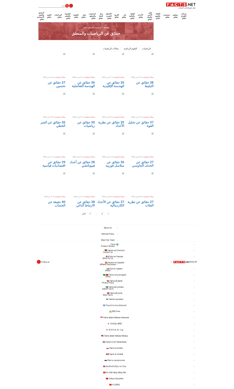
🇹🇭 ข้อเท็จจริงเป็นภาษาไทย (114, 366)
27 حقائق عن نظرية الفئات (141, 203)
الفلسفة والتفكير (67, 16)
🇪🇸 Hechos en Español (114, 262)
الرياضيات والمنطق (92, 16)
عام (124, 16)
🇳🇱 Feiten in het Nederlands (115, 342)
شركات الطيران (183, 16)
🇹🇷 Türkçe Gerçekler (114, 378)
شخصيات (166, 16)
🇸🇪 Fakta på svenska (114, 287)
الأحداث (140, 16)
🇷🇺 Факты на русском (114, 360)
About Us (108, 228)
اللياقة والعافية (132, 16)
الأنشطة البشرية (109, 16)
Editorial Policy (107, 234)
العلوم (49, 16)
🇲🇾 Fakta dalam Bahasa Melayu (114, 336)
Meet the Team (108, 240)
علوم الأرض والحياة (149, 16)
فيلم (83, 16)
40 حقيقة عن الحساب (56, 203)
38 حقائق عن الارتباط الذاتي (85, 203)
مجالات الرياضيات (111, 48)
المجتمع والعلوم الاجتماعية (40, 16)
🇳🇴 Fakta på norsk (114, 293)
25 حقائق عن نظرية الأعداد (111, 124)
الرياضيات (146, 48)
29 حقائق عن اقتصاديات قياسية (54, 163)
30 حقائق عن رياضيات (86, 124)
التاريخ (117, 16)
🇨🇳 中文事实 (114, 385)
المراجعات (58, 16)
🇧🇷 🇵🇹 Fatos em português (114, 275)
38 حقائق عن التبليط (145, 84)
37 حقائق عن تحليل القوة (141, 124)
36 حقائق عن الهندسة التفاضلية (83, 84)
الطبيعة (75, 16)
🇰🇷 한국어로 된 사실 (114, 330)
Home (106, 27)
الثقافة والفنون (157, 16)
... (33, 16)
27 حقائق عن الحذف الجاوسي (143, 163)
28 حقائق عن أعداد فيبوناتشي (82, 163)
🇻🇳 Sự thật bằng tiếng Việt (114, 372)
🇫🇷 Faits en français (114, 256)
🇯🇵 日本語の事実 (114, 323)
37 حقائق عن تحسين (56, 84)
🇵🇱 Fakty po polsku (114, 348)
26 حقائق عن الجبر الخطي (52, 124)
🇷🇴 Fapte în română (114, 354)
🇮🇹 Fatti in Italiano (114, 269)
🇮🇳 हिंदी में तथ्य (114, 311)
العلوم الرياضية (130, 48)
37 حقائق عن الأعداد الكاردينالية (110, 203)
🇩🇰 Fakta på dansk (114, 281)
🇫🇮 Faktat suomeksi (114, 299)
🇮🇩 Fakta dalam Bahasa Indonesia (114, 317)
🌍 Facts (115, 244)
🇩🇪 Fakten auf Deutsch (115, 250)
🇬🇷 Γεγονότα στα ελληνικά (114, 305)
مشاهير (175, 16)
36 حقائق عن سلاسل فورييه (115, 163)
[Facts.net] (181, 4)
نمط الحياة (101, 16)
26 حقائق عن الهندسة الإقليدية (113, 84)
